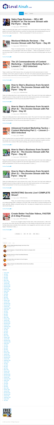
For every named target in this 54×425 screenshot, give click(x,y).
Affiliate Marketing (23, 26)
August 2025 (6, 291)
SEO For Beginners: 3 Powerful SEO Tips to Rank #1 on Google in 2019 (21, 250)
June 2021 (6, 365)
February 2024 (7, 318)
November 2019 (7, 394)
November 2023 (7, 323)
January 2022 (6, 354)
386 (34, 233)
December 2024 (7, 303)
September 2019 (7, 397)
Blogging (21, 69)
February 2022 (7, 352)
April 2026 (6, 278)
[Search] (49, 238)
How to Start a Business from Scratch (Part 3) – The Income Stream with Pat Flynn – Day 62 (30, 151)
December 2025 (7, 285)
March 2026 (6, 280)
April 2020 (6, 386)
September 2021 (7, 360)
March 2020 (6, 388)
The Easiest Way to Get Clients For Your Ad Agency (17, 259)
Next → (37, 233)
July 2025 (6, 292)
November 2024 (7, 305)
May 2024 (6, 314)
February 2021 (7, 371)
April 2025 (6, 297)
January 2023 (6, 338)
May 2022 (6, 348)
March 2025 (6, 298)
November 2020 (7, 375)
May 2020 (6, 385)
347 (30, 233)
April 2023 (6, 334)
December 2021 (7, 355)
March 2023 (6, 335)
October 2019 (6, 395)
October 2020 (6, 377)
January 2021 (6, 372)
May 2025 (6, 295)
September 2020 (7, 378)
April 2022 (6, 349)
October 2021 (6, 358)
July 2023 (6, 329)
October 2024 (6, 306)
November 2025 (7, 286)
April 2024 (6, 315)
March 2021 (6, 369)
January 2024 (6, 320)
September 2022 (7, 341)
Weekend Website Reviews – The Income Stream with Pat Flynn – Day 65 (30, 42)
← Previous (17, 233)
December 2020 (7, 374)
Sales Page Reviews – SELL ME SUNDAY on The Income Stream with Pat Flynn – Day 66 (29, 21)
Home (21, 13)
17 (11, 208)
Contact (31, 13)
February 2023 (7, 337)
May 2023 (6, 332)
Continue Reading (6, 35)
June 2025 (6, 294)
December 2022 (7, 340)
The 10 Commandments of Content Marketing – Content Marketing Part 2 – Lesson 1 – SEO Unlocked (30, 63)
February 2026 (7, 281)
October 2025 (6, 288)
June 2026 (6, 275)
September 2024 (7, 308)
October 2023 (6, 325)
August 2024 (6, 309)
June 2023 (6, 331)
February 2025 (7, 300)
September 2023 (7, 326)
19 (11, 80)
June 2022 (6, 346)
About (26, 13)
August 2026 (6, 272)
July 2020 (6, 381)
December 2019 (7, 392)
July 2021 (6, 363)
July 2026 (6, 274)
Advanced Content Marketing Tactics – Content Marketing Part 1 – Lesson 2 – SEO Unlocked (30, 130)
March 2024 (6, 317)
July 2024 (6, 311)
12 (11, 101)
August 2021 (6, 361)
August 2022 (6, 343)
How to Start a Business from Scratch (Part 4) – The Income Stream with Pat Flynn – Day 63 (30, 108)
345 (24, 233)
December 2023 (7, 321)
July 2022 (6, 345)
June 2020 (6, 383)
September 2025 (7, 289)
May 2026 (6, 277)
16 (11, 144)
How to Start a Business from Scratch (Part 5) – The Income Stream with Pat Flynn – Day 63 (30, 87)
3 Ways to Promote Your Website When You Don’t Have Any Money (20, 263)
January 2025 (6, 301)
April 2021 (6, 368)
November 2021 (7, 357)
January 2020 (6, 391)
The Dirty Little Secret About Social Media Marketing (17, 254)
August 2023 (6, 328)
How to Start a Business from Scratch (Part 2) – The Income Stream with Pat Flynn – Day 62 (30, 173)
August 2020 (6, 380)
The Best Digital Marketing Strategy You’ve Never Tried (18, 245)
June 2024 (6, 312)
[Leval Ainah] (18, 9)
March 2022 (6, 351)
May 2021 (6, 366)
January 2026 (6, 283)
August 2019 (6, 398)
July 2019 (6, 400)
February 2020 (7, 389)
